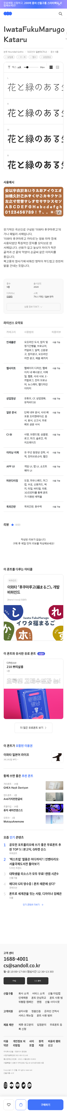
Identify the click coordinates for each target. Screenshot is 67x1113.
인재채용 (23, 998)
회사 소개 (24, 993)
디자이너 (10, 293)
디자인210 (11, 663)
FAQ (14, 981)
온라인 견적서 (51, 1011)
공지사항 (23, 1011)
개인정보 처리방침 (19, 1043)
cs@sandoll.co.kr (22, 965)
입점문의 (41, 1025)
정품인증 (36, 1011)
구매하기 (45, 1104)
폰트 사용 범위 (44, 1015)
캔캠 (39, 1002)
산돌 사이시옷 (52, 1002)
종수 (9, 283)
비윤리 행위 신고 (54, 1043)
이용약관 (6, 1043)
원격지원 (41, 1043)
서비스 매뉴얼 (26, 1015)
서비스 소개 (38, 993)
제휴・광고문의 (26, 1025)
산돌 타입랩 (54, 993)
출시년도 (37, 283)
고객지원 (8, 1011)
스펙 (36, 293)
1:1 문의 (37, 981)
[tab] (51, 67)
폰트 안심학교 (38, 998)
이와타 (10, 297)
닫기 (59, 4)
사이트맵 (31, 1043)
